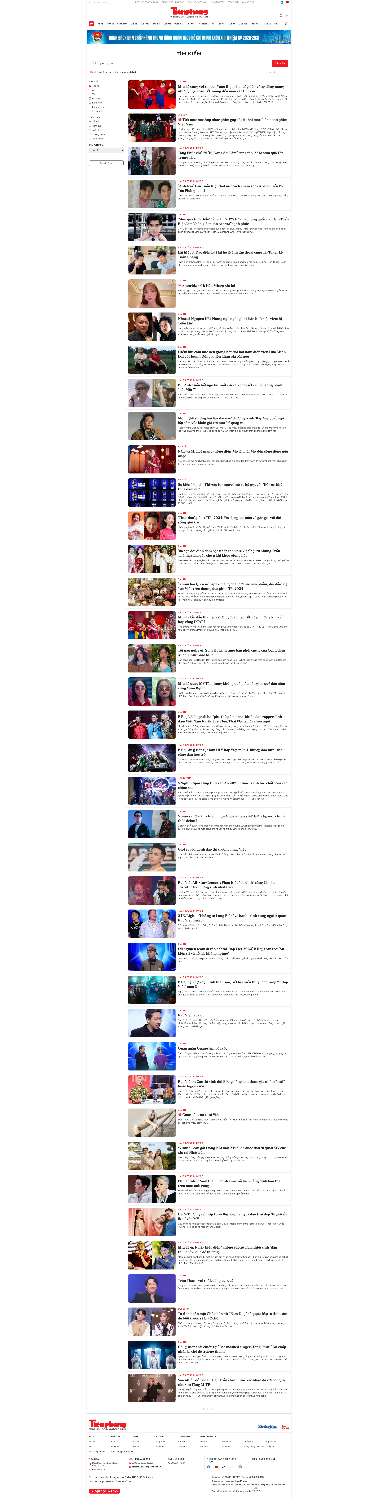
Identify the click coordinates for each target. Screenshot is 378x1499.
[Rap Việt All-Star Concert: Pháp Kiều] (152, 890)
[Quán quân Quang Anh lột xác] (152, 1056)
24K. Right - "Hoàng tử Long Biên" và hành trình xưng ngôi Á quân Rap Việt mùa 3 (232, 917)
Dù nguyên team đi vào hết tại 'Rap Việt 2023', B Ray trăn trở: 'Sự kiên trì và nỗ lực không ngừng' (231, 951)
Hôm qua (96, 125)
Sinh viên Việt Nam (197, 2)
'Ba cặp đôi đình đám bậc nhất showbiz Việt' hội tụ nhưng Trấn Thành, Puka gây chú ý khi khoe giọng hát (229, 553)
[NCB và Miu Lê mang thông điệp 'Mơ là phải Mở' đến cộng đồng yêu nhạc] (152, 459)
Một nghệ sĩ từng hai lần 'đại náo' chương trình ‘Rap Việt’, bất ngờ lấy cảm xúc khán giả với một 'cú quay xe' (231, 420)
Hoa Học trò (218, 2)
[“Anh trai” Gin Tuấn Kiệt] (152, 194)
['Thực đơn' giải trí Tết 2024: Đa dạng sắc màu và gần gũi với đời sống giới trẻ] (152, 526)
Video (277, 23)
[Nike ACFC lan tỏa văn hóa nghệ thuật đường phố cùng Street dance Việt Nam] (152, 1454)
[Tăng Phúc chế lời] (152, 161)
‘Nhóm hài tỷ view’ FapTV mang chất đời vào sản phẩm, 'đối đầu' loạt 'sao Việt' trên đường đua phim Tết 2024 (233, 586)
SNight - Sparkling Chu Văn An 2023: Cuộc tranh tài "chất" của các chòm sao (232, 785)
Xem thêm (286, 23)
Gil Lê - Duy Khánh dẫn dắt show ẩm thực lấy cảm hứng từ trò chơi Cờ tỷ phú (232, 1481)
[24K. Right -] (152, 924)
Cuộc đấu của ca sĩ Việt (201, 1114)
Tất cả (95, 85)
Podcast (96, 98)
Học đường (184, 778)
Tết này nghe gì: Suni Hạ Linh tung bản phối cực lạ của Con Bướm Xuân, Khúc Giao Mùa (231, 652)
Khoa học (255, 23)
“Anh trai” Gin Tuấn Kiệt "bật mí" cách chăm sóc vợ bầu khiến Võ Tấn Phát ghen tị (230, 188)
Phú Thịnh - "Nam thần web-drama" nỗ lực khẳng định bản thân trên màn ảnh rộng (230, 1183)
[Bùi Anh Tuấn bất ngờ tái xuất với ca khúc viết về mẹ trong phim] (152, 393)
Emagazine (98, 106)
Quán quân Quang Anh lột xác (202, 1048)
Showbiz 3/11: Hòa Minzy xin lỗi (208, 285)
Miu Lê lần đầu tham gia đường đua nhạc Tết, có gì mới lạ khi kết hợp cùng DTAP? (230, 619)
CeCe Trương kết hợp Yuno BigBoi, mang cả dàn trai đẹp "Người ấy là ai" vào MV (232, 1216)
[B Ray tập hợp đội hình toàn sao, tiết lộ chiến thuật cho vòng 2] (152, 990)
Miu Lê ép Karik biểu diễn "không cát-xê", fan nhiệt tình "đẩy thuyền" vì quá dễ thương (227, 1249)
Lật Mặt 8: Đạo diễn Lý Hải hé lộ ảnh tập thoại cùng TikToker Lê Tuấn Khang (230, 254)
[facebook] (282, 2)
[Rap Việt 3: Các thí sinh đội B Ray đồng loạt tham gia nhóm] (152, 1089)
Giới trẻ (167, 23)
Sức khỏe (144, 23)
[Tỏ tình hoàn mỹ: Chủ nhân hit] (152, 1322)
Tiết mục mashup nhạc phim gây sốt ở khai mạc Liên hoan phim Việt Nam (232, 121)
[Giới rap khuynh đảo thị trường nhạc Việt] (152, 857)
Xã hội (101, 23)
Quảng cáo (248, 2)
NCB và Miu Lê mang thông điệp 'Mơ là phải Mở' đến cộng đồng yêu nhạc (233, 453)
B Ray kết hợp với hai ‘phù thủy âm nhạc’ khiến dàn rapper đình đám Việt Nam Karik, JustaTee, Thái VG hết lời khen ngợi (230, 718)
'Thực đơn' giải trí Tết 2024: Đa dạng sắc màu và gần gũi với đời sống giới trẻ (229, 519)
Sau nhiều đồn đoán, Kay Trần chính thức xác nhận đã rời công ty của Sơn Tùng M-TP (231, 1382)
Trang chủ (91, 23)
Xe (213, 23)
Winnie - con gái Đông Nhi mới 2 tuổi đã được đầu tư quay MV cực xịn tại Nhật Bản (232, 1150)
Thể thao (191, 23)
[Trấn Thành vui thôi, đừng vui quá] (152, 1288)
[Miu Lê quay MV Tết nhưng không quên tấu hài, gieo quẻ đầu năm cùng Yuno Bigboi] (152, 691)
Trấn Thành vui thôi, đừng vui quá (205, 1280)
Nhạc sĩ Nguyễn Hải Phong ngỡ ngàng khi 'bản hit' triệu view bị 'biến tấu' (230, 320)
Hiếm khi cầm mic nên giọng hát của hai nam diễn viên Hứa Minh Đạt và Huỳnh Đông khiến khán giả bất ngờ (232, 354)
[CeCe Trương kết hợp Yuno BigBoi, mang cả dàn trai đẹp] (152, 1222)
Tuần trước (98, 130)
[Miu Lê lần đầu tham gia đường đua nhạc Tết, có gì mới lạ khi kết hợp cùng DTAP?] (152, 625)
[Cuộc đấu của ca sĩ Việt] (152, 1123)
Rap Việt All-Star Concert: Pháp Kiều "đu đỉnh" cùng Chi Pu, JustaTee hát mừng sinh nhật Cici (226, 884)
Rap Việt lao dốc (191, 1015)
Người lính (204, 23)
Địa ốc (134, 23)
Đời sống (183, 1309)
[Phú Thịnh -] (152, 1189)
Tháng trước (99, 134)
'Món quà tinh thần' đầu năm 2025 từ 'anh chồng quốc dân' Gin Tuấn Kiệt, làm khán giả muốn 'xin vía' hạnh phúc (233, 221)
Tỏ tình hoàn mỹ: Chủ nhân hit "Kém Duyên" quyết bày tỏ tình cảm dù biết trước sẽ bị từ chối (232, 1315)
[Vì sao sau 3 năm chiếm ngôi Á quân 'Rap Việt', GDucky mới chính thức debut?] (152, 824)
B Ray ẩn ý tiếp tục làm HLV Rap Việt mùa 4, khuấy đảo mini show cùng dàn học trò (231, 752)
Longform (97, 102)
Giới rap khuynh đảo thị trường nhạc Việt (212, 849)
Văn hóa (222, 23)
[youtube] (287, 2)
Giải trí (232, 23)
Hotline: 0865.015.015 (146, 2)
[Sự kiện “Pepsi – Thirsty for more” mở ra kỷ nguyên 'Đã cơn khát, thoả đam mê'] (152, 492)
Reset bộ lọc (106, 163)
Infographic (98, 111)
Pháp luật (179, 23)
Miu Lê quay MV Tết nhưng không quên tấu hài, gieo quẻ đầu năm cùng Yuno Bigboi (231, 685)
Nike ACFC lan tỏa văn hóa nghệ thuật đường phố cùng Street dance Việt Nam (228, 1448)
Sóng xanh (122, 23)
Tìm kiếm (189, 54)
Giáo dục (243, 23)
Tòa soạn (233, 2)
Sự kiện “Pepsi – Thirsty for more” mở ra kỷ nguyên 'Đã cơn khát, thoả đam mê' (231, 486)
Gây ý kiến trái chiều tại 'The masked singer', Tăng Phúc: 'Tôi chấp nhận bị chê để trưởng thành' (232, 1349)
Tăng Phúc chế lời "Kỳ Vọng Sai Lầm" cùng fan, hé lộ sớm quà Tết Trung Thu (230, 155)
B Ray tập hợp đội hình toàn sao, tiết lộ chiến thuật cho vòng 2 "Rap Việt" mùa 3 (233, 984)
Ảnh (94, 89)
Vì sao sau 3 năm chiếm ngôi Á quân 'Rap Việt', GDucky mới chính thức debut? (231, 818)
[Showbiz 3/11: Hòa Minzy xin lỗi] (152, 293)
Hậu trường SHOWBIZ (190, 148)
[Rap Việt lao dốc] (152, 1023)
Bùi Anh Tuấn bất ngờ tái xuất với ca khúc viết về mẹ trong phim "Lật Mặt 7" (230, 387)
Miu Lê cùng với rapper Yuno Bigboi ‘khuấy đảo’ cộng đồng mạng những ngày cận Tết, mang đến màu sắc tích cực (231, 88)
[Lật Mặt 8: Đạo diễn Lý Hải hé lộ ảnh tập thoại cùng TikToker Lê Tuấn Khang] (152, 260)
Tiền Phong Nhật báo (172, 2)
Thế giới (156, 23)
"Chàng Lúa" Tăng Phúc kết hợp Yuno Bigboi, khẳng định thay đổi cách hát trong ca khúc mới (231, 1415)
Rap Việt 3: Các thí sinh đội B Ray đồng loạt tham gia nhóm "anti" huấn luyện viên (231, 1083)
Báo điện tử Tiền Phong (189, 12)
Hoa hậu (267, 23)
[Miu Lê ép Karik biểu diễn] (152, 1255)
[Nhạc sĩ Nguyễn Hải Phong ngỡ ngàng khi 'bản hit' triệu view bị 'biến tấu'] (152, 327)
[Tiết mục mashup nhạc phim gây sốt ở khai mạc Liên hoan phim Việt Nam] (152, 128)
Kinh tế (110, 23)
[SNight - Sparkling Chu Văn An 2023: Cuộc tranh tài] (152, 791)
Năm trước (98, 138)
